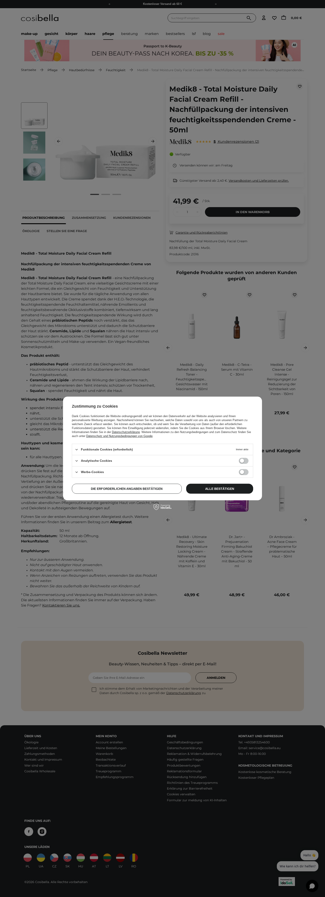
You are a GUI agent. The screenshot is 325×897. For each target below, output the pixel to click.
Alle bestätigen (219, 488)
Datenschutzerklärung (126, 432)
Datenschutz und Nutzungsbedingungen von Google (119, 436)
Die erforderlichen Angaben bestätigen (126, 488)
